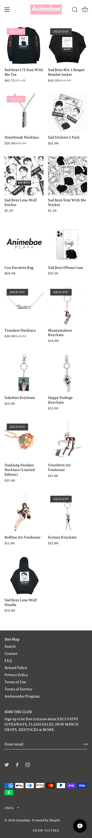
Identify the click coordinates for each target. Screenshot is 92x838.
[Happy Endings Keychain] (67, 373)
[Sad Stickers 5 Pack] (67, 113)
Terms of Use (15, 682)
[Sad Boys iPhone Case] (67, 243)
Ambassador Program (22, 696)
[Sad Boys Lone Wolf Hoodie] (24, 575)
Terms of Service (18, 689)
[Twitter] (6, 764)
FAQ (8, 661)
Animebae (23, 820)
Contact (10, 653)
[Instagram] (27, 764)
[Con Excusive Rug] (24, 243)
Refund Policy (15, 668)
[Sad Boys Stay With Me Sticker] (67, 175)
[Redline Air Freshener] (24, 512)
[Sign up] (85, 744)
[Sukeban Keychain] (24, 373)
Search (10, 646)
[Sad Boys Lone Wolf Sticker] (24, 175)
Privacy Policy (16, 675)
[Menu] (7, 9)
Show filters (46, 830)
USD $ (8, 808)
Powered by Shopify (46, 820)
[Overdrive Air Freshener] (67, 440)
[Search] (75, 10)
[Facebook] (17, 764)
